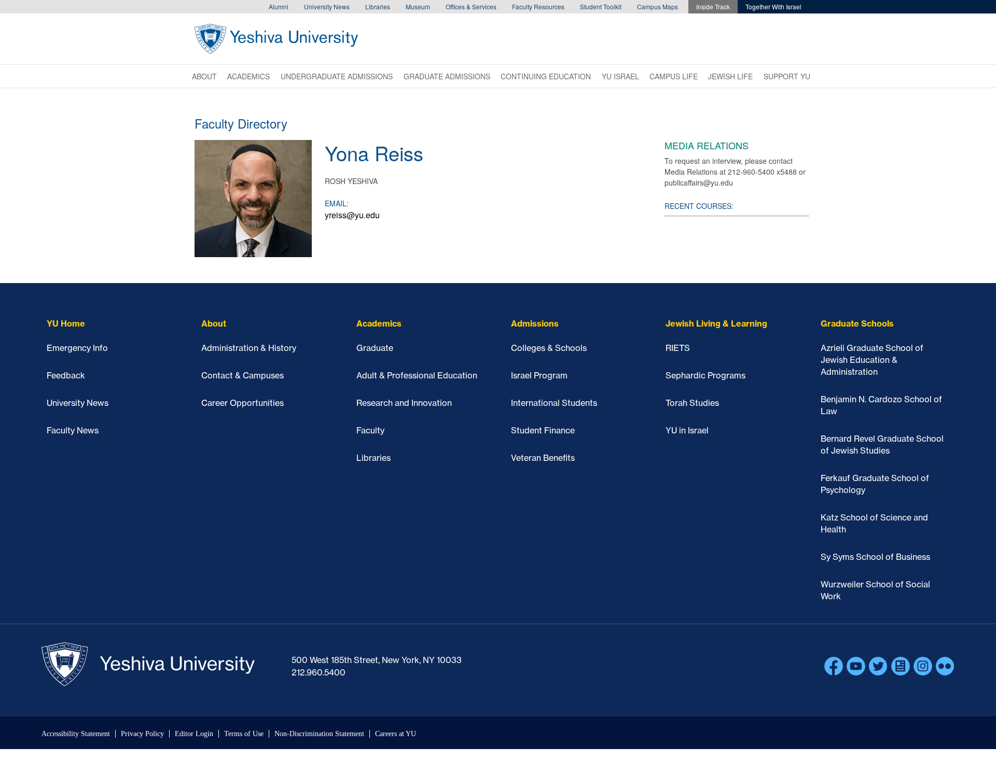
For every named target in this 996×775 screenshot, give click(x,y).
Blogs (900, 666)
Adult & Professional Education (416, 375)
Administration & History (248, 348)
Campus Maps (657, 6)
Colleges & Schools (549, 348)
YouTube (856, 666)
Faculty (370, 430)
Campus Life (673, 76)
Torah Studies (692, 403)
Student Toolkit (600, 6)
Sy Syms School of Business (875, 557)
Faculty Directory (241, 123)
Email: (337, 203)
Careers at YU (395, 734)
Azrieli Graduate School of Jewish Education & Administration (872, 360)
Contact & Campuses (242, 375)
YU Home (66, 323)
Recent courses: (699, 206)
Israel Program (539, 375)
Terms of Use (244, 734)
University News (327, 6)
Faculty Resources (538, 6)
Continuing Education (546, 76)
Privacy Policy (142, 734)
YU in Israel (687, 430)
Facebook (833, 666)
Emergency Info (77, 348)
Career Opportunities (242, 403)
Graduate (374, 348)
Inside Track (713, 6)
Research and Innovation (404, 403)
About (204, 76)
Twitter (878, 666)
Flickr (945, 666)
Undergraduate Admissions (337, 76)
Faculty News (73, 430)
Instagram (923, 666)
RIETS (678, 348)
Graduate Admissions (447, 76)
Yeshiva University (276, 39)
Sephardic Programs (705, 375)
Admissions (535, 323)
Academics (248, 76)
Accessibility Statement (76, 734)
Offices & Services (471, 6)
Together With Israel (773, 6)
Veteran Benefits (543, 458)
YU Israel (620, 76)
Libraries (377, 6)
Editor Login (194, 734)
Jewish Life (730, 76)
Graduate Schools (857, 323)
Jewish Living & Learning (716, 323)
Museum (418, 6)
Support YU (787, 76)
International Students (554, 403)
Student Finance (543, 430)
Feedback (66, 375)
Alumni (278, 6)
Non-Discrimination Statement (319, 734)
